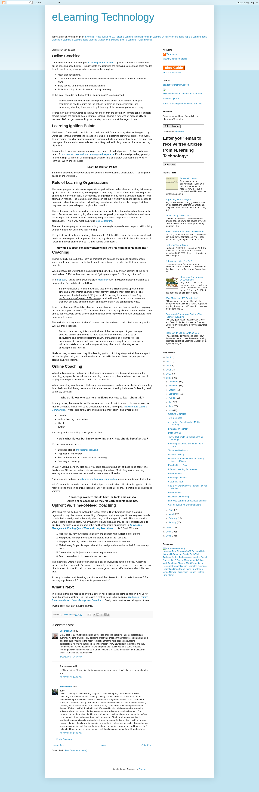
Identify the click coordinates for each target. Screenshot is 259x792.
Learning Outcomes (177, 477)
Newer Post (58, 745)
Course (180, 560)
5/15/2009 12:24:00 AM (71, 677)
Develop (196, 551)
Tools (192, 554)
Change (181, 563)
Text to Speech (175, 418)
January (173, 522)
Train (197, 554)
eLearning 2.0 (108, 37)
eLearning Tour (175, 482)
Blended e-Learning (61, 40)
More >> (172, 575)
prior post (61, 279)
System (200, 572)
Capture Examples (177, 414)
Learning (167, 551)
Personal (167, 566)
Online (200, 560)
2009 (169, 378)
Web (165, 563)
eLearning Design (160, 37)
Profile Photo (174, 492)
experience (103, 279)
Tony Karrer (68, 614)
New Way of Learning (178, 496)
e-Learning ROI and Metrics (139, 40)
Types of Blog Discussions (178, 215)
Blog (174, 551)
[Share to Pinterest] (108, 614)
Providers (172, 563)
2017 (169, 357)
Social (204, 557)
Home (103, 745)
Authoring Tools (176, 37)
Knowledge (197, 569)
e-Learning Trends (92, 37)
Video (166, 572)
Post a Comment (64, 739)
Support (192, 572)
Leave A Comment (189, 178)
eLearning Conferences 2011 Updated (191, 278)
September (174, 394)
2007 (169, 532)
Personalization (179, 566)
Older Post (146, 745)
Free (165, 575)
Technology (184, 557)
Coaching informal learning (101, 62)
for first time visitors (172, 72)
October (173, 390)
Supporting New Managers (178, 199)
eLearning (195, 557)
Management (190, 560)
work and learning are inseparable (97, 154)
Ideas (175, 569)
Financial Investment (178, 429)
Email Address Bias (177, 465)
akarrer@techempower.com (176, 85)
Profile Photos (175, 473)
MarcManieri (66, 686)
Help (202, 551)
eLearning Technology (103, 17)
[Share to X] (101, 614)
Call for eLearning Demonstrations (184, 505)
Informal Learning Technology (182, 469)
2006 (169, 536)
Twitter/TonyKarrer (171, 98)
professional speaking (87, 449)
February (173, 518)
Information (176, 554)
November (174, 385)
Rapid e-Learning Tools (195, 37)
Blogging (181, 551)
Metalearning (174, 433)
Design (174, 557)
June (171, 406)
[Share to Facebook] (105, 614)
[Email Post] (89, 614)
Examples (192, 566)
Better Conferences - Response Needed (185, 231)
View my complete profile (175, 59)
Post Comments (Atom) (76, 750)
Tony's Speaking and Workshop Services (182, 103)
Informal (167, 554)
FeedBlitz (179, 131)
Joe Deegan (66, 631)
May (171, 410)
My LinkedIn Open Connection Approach (182, 93)
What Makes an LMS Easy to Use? (182, 298)
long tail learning (104, 221)
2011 (169, 370)
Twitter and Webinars (178, 450)
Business (202, 566)
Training (167, 557)
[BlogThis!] (98, 614)
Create (186, 554)
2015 (169, 361)
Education (168, 569)
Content (167, 560)
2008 (169, 527)
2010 (169, 374)
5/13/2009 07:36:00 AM (71, 657)
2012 (169, 365)
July (171, 402)
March (172, 514)
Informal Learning (142, 37)
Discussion (183, 572)
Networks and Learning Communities (98, 479)
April (171, 510)
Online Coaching (176, 454)
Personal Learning (124, 37)
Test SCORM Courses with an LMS (182, 333)
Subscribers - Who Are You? (179, 261)
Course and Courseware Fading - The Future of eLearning (184, 315)
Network (173, 572)
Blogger (142, 769)
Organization (185, 569)
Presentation (197, 563)
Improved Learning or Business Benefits (187, 501)
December (174, 381)
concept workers (70, 154)
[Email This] (95, 614)
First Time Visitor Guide (177, 245)
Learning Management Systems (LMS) (106, 40)
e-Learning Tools (80, 40)
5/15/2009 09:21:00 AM (71, 733)
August (172, 398)
